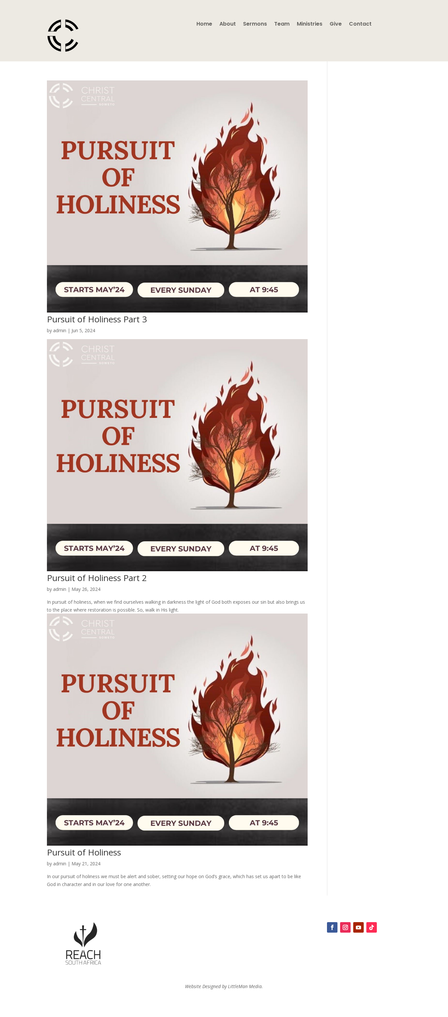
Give (336, 25)
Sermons (255, 25)
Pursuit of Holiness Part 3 (97, 319)
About (227, 25)
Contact (360, 25)
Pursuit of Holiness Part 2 (97, 578)
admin (59, 330)
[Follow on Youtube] (358, 927)
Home (204, 25)
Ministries (309, 25)
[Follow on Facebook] (332, 927)
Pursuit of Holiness (84, 852)
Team (282, 25)
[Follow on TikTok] (371, 927)
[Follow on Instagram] (345, 927)
